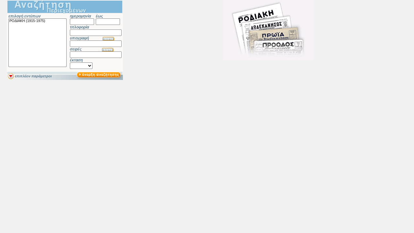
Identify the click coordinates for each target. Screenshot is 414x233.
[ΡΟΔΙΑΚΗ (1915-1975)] (37, 21)
